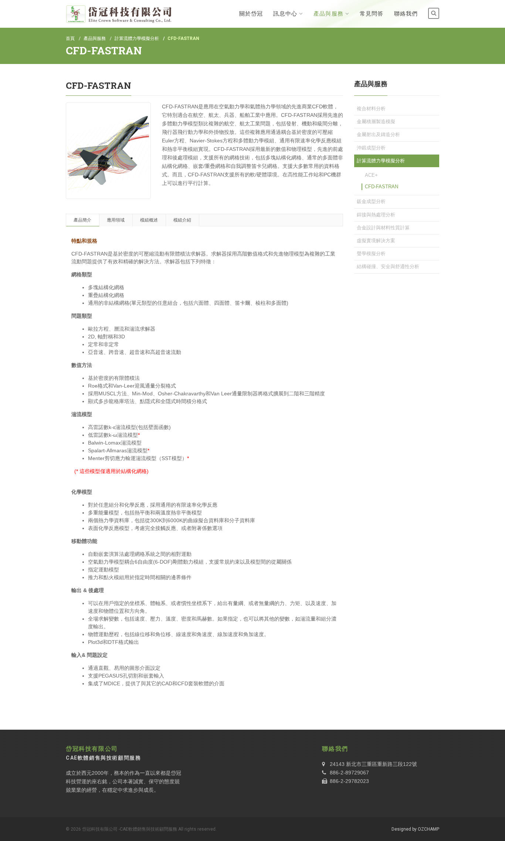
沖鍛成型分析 (371, 148)
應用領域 (116, 220)
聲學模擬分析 (371, 253)
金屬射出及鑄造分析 (378, 134)
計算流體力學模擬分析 (137, 38)
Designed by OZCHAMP (415, 829)
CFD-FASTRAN (381, 186)
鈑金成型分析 (371, 201)
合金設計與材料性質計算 (383, 227)
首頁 (70, 38)
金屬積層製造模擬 (376, 121)
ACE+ (371, 175)
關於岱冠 (251, 13)
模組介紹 (182, 220)
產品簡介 (82, 220)
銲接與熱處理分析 (376, 214)
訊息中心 (285, 13)
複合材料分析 (371, 108)
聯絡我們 (406, 13)
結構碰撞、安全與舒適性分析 (388, 266)
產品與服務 (328, 13)
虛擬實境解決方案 (376, 240)
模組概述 (149, 220)
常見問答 (371, 13)
